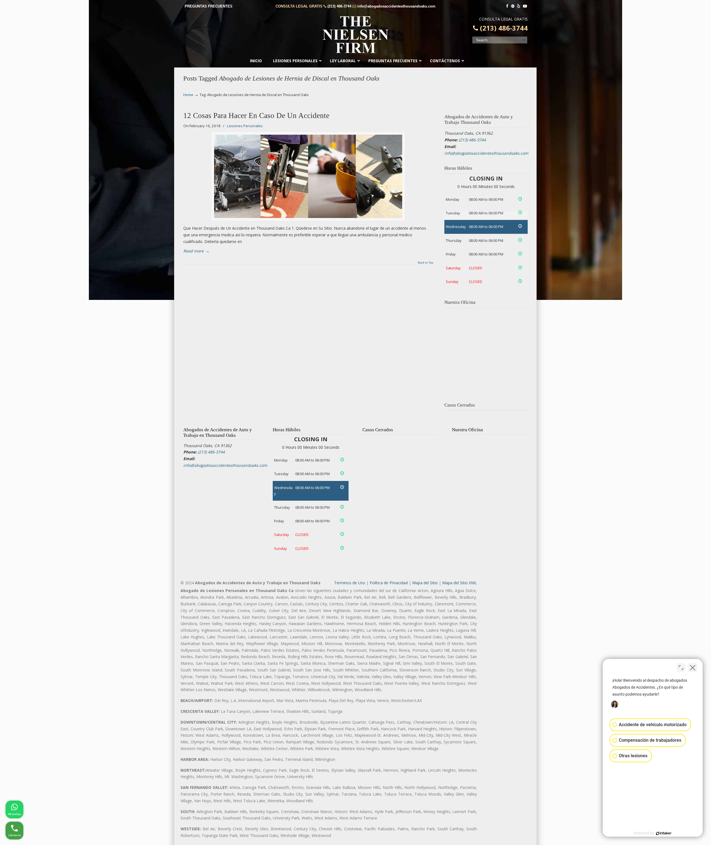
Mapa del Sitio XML (459, 582)
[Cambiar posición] (681, 667)
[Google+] (512, 6)
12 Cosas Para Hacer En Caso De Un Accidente (256, 115)
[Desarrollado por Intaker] (663, 833)
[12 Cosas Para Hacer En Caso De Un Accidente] (308, 176)
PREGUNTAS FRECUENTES (208, 6)
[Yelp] (518, 6)
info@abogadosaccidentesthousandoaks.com (396, 6)
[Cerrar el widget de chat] (692, 667)
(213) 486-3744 (339, 6)
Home (188, 94)
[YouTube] (525, 6)
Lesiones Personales (245, 125)
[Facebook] (507, 6)
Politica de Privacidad (389, 582)
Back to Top (425, 262)
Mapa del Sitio (425, 582)
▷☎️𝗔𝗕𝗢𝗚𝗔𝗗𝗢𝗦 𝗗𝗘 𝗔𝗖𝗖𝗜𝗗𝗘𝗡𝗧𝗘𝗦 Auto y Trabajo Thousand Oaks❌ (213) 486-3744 (355, 35)
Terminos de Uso (349, 582)
